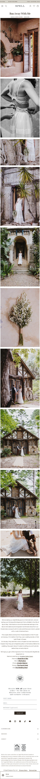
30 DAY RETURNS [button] (12, 1)
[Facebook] (10, 721)
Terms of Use (33, 770)
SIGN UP (20, 713)
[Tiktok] (25, 721)
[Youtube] (30, 721)
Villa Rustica (22, 661)
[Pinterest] (20, 721)
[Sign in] (31, 6)
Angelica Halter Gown (26, 656)
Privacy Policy (23, 770)
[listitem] (20, 695)
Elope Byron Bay (23, 658)
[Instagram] (15, 721)
